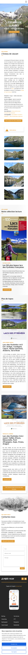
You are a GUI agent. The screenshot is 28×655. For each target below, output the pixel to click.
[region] (14, 642)
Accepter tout (14, 644)
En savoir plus (14, 31)
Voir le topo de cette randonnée (13, 120)
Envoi (22, 568)
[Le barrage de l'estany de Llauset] (14, 147)
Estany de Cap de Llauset (9, 113)
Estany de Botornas (16, 111)
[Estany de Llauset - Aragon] (14, 186)
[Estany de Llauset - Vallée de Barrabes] (14, 173)
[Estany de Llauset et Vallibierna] (14, 160)
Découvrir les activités (8, 541)
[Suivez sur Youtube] (25, 579)
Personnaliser (14, 648)
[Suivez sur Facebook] (22, 579)
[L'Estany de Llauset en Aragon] (14, 199)
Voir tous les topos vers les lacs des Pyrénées (14, 488)
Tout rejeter (14, 652)
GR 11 (13, 88)
